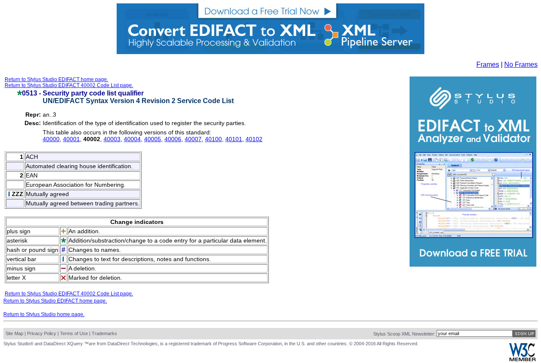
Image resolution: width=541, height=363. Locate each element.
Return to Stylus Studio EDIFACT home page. (56, 79)
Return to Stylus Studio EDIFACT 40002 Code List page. (69, 85)
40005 (152, 139)
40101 (233, 139)
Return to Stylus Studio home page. (44, 314)
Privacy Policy (41, 333)
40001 (71, 139)
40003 (112, 139)
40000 (51, 139)
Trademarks (104, 333)
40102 (254, 139)
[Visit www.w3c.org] (522, 359)
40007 (193, 139)
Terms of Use (74, 333)
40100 (213, 139)
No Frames (521, 64)
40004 (132, 139)
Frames (487, 64)
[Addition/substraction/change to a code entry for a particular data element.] (19, 93)
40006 (172, 139)
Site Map (14, 333)
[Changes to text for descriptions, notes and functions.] (9, 194)
